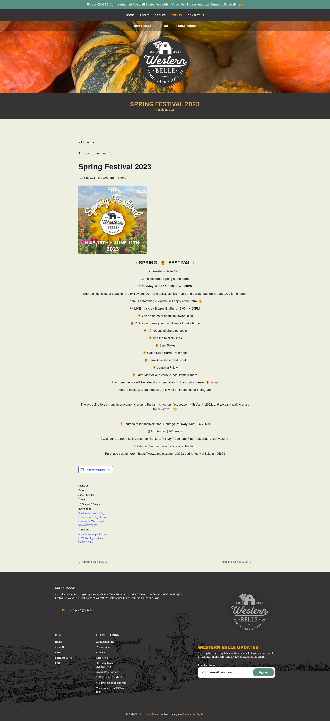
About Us (60, 647)
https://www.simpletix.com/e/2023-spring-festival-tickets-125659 (181, 453)
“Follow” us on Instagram (111, 682)
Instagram (204, 389)
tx (89, 521)
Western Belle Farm (147, 714)
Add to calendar (96, 469)
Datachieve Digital (193, 714)
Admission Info (105, 641)
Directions (102, 657)
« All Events (86, 142)
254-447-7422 (77, 610)
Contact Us (102, 652)
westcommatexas (87, 525)
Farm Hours (103, 647)
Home (58, 641)
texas (95, 513)
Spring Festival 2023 (95, 562)
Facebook (185, 389)
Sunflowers (84, 513)
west (101, 521)
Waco (94, 521)
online (173, 446)
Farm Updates (63, 657)
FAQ (57, 663)
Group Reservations (107, 672)
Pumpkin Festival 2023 (234, 562)
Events (59, 652)
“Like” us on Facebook (109, 677)
